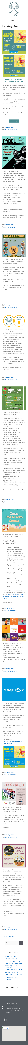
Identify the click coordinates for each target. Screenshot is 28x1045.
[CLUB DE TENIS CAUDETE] (14, 9)
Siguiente (12, 936)
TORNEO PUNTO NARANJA (13, 970)
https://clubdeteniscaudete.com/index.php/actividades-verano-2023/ (13, 596)
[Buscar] (21, 943)
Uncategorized (9, 127)
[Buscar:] (12, 943)
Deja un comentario (10, 129)
